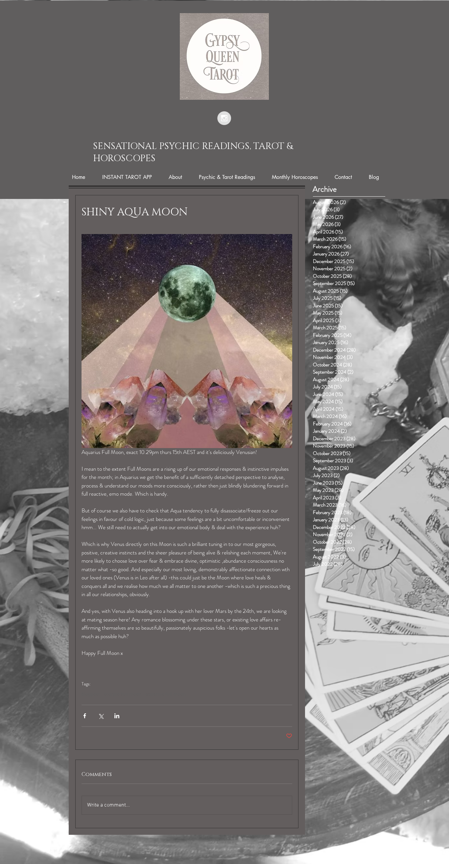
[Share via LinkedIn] (117, 716)
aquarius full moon (165, 694)
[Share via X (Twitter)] (101, 716)
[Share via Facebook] (85, 716)
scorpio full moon (122, 694)
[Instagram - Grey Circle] (224, 118)
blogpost (91, 694)
